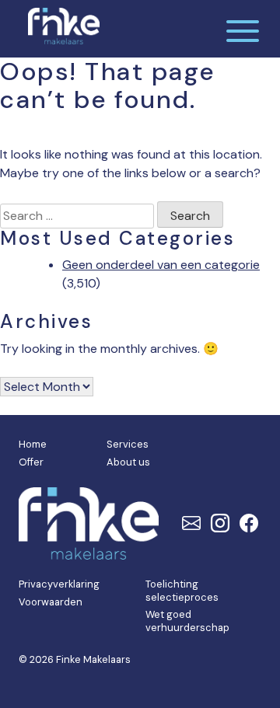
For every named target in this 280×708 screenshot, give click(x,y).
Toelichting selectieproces (182, 590)
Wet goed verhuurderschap (187, 621)
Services (128, 444)
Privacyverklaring (59, 584)
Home (33, 444)
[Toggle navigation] (242, 29)
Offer (31, 462)
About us (128, 462)
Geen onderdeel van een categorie (161, 264)
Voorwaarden (50, 602)
